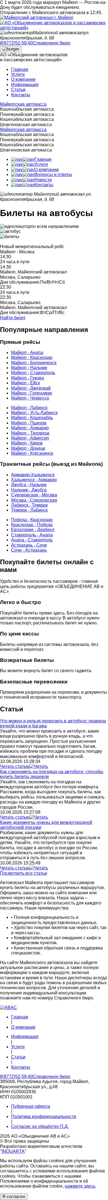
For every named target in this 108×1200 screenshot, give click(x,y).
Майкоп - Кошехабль (32, 417)
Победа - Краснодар (32, 519)
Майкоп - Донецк (28, 448)
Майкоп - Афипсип (30, 438)
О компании (23, 79)
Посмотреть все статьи (23, 873)
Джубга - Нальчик (29, 484)
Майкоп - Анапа (27, 352)
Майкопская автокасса (23, 104)
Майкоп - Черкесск (30, 398)
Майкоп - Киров (27, 443)
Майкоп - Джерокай (31, 388)
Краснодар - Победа (32, 524)
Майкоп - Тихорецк (30, 433)
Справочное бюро (51, 43)
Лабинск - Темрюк (29, 505)
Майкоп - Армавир (30, 427)
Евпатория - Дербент (33, 529)
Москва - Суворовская (34, 500)
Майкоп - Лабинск (29, 407)
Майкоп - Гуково (27, 378)
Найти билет (12, 317)
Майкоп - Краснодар (31, 357)
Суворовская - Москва (34, 495)
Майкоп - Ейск (25, 383)
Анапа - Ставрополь (32, 540)
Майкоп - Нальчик (29, 367)
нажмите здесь (80, 1186)
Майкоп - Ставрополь (33, 372)
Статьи (18, 89)
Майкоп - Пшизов (29, 423)
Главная (19, 69)
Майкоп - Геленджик (31, 393)
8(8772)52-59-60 (16, 43)
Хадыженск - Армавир (34, 479)
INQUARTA (13, 1151)
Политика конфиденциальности (43, 1116)
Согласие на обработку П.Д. (40, 1126)
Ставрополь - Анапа (32, 535)
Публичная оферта (30, 1106)
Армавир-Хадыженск (33, 474)
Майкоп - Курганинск (32, 453)
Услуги (18, 74)
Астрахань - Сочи (29, 545)
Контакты (20, 94)
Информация (24, 84)
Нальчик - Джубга (29, 490)
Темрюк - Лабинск (29, 510)
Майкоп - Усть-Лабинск (34, 412)
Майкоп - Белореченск (33, 362)
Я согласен (13, 1196)
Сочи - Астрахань (29, 550)
